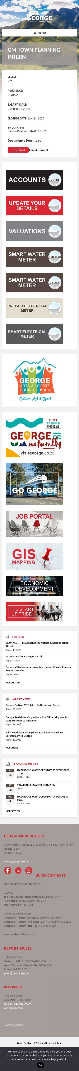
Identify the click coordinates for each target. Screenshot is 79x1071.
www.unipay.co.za (14, 1008)
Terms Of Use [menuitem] (24, 1043)
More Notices (13, 683)
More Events (13, 811)
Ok (40, 1065)
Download (18, 150)
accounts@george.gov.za (17, 1004)
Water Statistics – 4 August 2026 (24, 656)
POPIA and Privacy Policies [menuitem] (48, 1043)
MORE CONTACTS (13, 1025)
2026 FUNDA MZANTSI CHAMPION (36, 785)
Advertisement (38, 150)
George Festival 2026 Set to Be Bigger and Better (33, 705)
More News (12, 748)
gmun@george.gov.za (16, 861)
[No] (74, 1059)
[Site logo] (39, 21)
